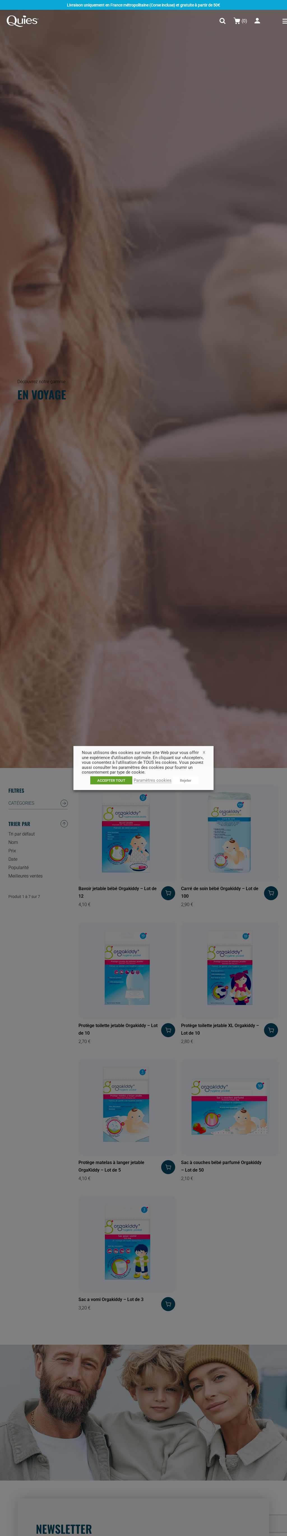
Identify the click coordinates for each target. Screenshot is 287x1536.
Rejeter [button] (185, 780)
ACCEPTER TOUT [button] (111, 780)
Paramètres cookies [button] (153, 780)
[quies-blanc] (22, 17)
